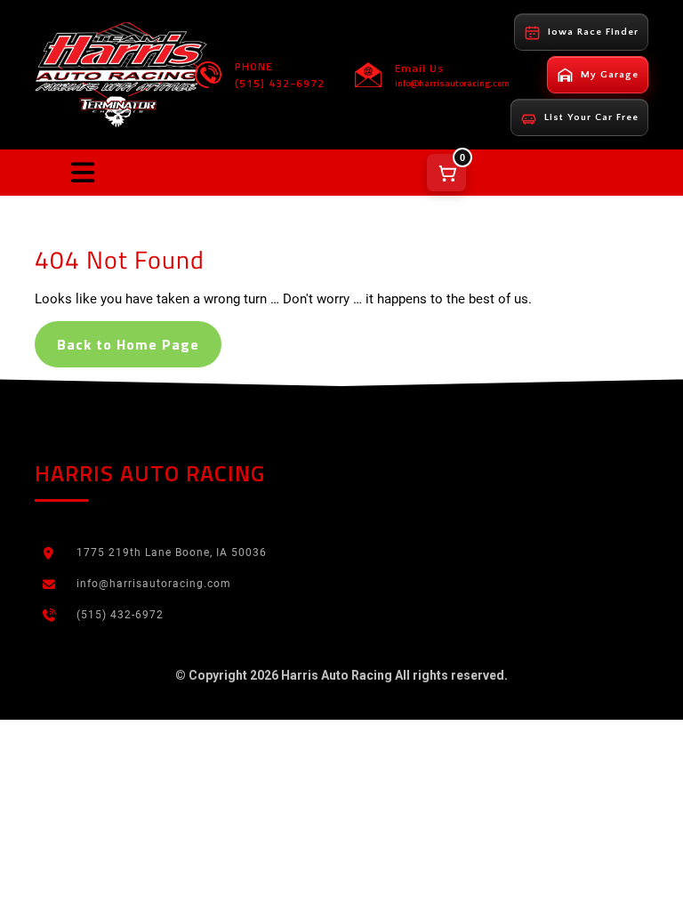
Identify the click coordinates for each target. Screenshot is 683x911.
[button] (82, 172)
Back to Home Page (128, 344)
